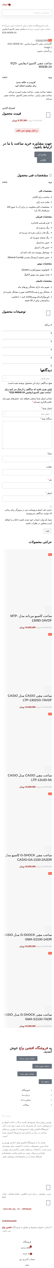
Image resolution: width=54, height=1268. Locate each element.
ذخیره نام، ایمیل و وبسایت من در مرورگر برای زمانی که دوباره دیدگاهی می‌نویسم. (28, 512)
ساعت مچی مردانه (12, 25)
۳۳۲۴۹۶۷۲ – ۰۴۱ (24, 1209)
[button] (48, 849)
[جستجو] (5, 13)
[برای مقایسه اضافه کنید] (32, 849)
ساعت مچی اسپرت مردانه (39, 29)
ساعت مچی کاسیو (25, 95)
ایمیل (49, 493)
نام (50, 480)
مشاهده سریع (40, 849)
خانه (47, 25)
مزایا (50, 453)
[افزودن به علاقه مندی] (25, 849)
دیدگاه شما (46, 418)
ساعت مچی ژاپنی (43, 95)
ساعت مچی (27, 25)
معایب (49, 466)
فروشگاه (39, 25)
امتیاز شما (46, 408)
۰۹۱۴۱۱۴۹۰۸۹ (8, 1209)
